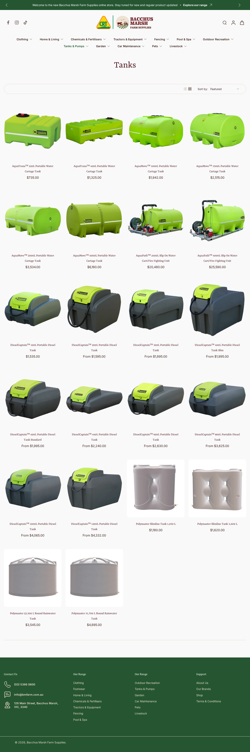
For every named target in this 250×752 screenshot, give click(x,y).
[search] (224, 22)
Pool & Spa (80, 719)
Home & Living (82, 695)
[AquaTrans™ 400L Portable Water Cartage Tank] (94, 131)
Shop (199, 695)
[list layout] (185, 89)
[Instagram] (16, 22)
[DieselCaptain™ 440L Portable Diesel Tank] (94, 399)
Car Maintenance (146, 701)
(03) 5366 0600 (24, 684)
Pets (137, 707)
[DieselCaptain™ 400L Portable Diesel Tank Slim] (217, 309)
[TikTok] (25, 22)
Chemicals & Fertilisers (87, 701)
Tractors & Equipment (87, 707)
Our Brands (203, 689)
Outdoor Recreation (147, 682)
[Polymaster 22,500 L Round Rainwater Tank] (33, 578)
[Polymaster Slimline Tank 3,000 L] (217, 488)
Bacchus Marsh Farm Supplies (46, 742)
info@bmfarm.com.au (28, 694)
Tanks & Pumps (144, 689)
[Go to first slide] (239, 5)
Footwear (79, 689)
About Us (202, 682)
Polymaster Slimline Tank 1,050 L (156, 524)
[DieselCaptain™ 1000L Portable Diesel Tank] (33, 488)
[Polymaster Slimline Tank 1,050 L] (156, 488)
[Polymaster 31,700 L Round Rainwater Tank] (94, 578)
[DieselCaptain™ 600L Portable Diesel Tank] (156, 399)
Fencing (78, 713)
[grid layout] (190, 89)
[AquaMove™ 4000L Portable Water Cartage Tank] (94, 220)
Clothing (78, 682)
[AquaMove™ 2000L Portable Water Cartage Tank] (33, 220)
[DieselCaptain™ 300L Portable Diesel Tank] (156, 309)
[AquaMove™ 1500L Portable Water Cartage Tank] (217, 131)
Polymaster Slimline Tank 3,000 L (217, 524)
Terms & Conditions (208, 701)
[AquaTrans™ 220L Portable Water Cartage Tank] (33, 131)
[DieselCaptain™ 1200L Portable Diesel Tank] (94, 488)
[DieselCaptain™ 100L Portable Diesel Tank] (33, 309)
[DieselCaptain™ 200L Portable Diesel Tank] (94, 309)
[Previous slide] (6, 5)
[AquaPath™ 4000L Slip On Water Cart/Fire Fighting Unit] (217, 220)
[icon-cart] (242, 22)
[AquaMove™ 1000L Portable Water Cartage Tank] (156, 131)
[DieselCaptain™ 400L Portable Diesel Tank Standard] (33, 399)
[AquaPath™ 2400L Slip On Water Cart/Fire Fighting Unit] (156, 220)
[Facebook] (8, 22)
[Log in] (233, 22)
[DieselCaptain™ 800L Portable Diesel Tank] (217, 399)
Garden (139, 695)
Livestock (141, 713)
